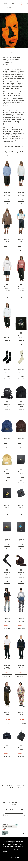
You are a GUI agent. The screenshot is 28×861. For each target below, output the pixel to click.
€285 (7, 297)
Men (13, 3)
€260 (7, 629)
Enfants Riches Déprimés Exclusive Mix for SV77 (16, 786)
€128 (7, 757)
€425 (21, 250)
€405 (7, 676)
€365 (21, 297)
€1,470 (21, 676)
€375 (7, 581)
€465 (7, 203)
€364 (21, 757)
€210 (7, 413)
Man (21, 151)
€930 (7, 250)
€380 (7, 723)
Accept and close (14, 857)
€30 (21, 481)
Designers (9, 7)
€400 (7, 344)
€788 (21, 629)
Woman (11, 151)
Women (5, 3)
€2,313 (21, 723)
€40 (21, 344)
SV (19, 3)
